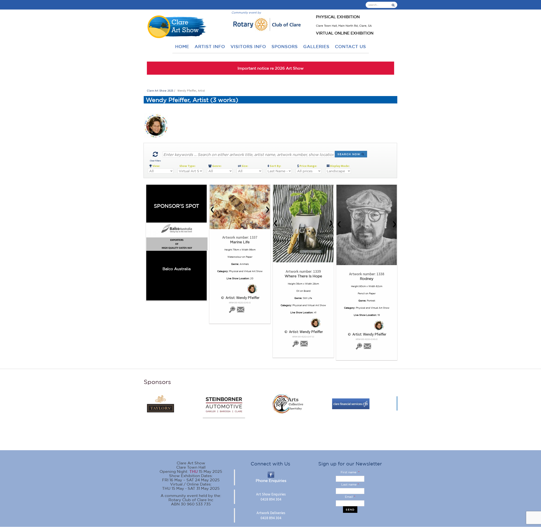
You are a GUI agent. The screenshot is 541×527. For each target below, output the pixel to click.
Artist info (210, 46)
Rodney (366, 279)
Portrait (371, 300)
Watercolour (234, 257)
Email (350, 496)
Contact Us (350, 46)
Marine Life (240, 242)
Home (182, 46)
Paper (249, 257)
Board (307, 291)
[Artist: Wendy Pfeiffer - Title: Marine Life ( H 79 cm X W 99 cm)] (240, 207)
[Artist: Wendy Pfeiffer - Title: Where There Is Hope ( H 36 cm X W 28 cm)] (303, 224)
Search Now (349, 154)
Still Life (307, 298)
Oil (297, 291)
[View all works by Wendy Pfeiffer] (240, 288)
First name (350, 472)
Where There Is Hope (303, 276)
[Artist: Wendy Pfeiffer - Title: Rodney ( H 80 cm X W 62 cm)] (366, 225)
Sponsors (285, 46)
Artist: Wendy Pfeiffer (242, 297)
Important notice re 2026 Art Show (271, 68)
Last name (350, 484)
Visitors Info (248, 46)
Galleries (316, 46)
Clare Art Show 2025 (160, 90)
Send (350, 509)
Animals (244, 264)
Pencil (361, 293)
